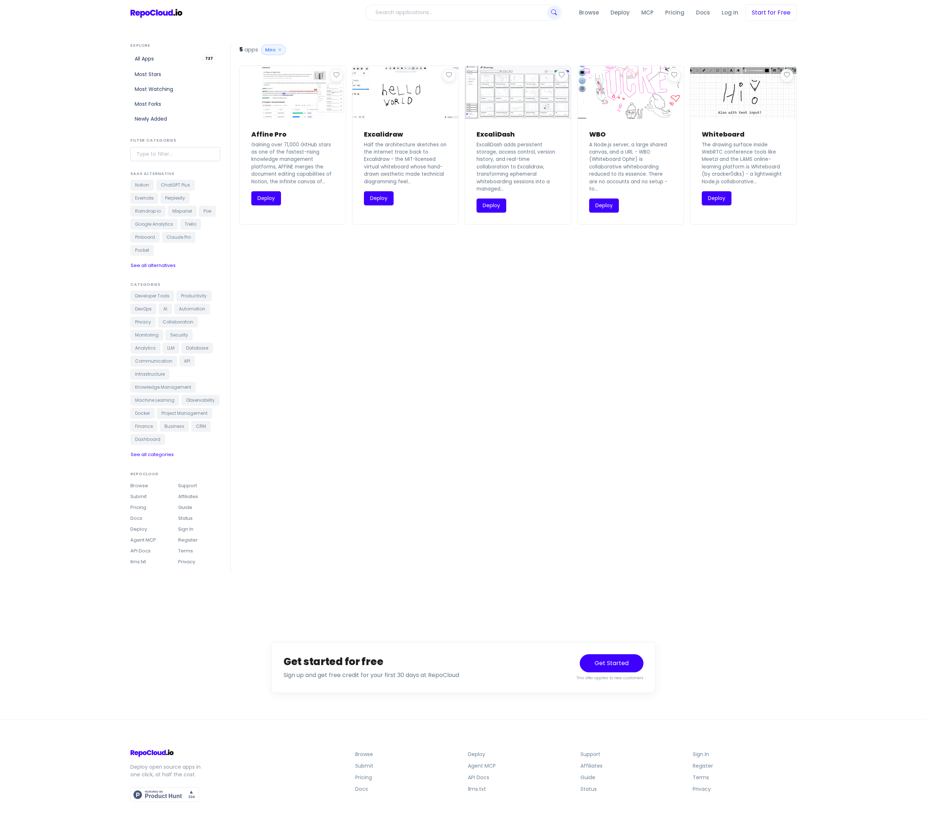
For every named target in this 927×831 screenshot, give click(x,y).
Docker (142, 413)
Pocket (142, 250)
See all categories (152, 454)
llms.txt (138, 561)
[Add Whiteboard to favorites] (786, 75)
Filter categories (153, 140)
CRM (201, 426)
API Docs (140, 550)
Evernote (144, 198)
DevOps (143, 309)
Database (197, 348)
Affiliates (188, 496)
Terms (185, 550)
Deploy (620, 12)
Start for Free (771, 12)
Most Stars (148, 74)
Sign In (185, 529)
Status (185, 518)
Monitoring (147, 335)
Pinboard (145, 237)
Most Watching (154, 89)
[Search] (554, 13)
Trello (190, 224)
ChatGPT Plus (175, 185)
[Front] (156, 12)
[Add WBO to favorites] (674, 75)
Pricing (674, 12)
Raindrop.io (148, 211)
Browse (589, 12)
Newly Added (151, 118)
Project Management (184, 413)
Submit (138, 496)
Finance (144, 426)
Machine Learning (155, 400)
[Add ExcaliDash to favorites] (561, 75)
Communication (153, 361)
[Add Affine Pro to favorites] (336, 75)
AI (165, 309)
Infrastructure (150, 374)
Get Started (612, 663)
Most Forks (148, 104)
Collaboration (178, 322)
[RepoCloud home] (210, 752)
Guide (185, 507)
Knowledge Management (163, 387)
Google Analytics (154, 224)
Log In (730, 12)
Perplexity (175, 198)
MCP (647, 12)
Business (174, 426)
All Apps (174, 58)
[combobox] (455, 12)
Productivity (194, 296)
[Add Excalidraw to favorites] (449, 75)
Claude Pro (179, 237)
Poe (207, 211)
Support (187, 485)
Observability (200, 400)
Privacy (143, 322)
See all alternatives (153, 265)
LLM (171, 348)
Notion (142, 185)
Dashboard (147, 439)
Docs (703, 12)
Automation (192, 309)
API (187, 361)
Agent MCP (143, 539)
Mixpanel (182, 211)
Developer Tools (152, 296)
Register (188, 539)
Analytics (145, 348)
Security (179, 335)
